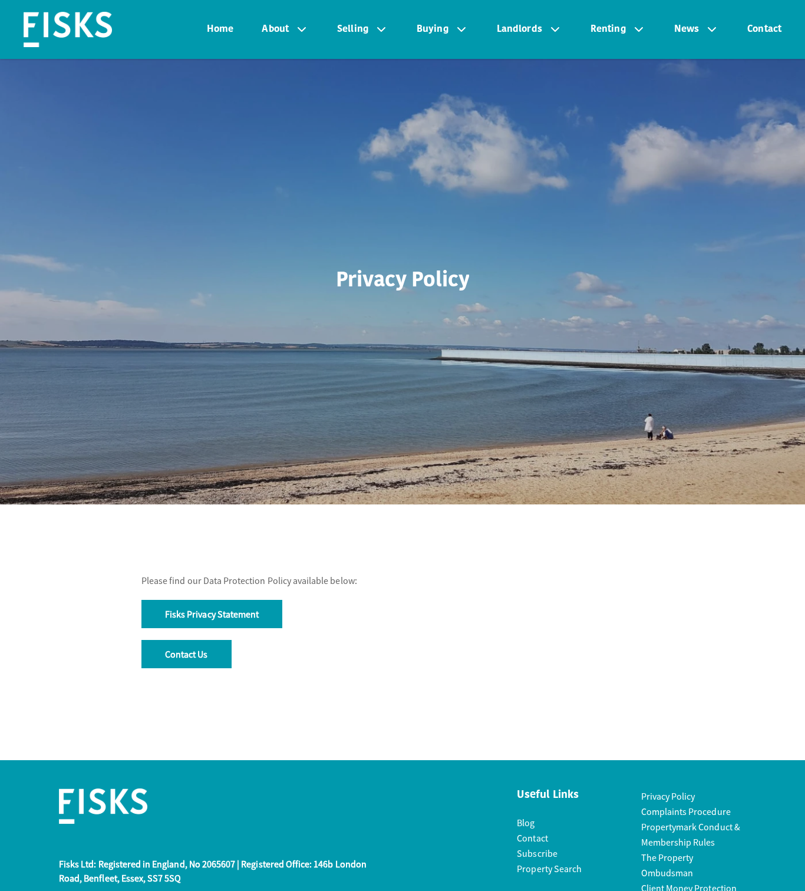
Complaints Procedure (686, 811)
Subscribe (537, 853)
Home (220, 29)
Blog (526, 823)
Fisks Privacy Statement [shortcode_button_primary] (212, 614)
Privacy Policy (668, 796)
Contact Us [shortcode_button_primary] (186, 654)
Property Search (549, 868)
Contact (764, 29)
